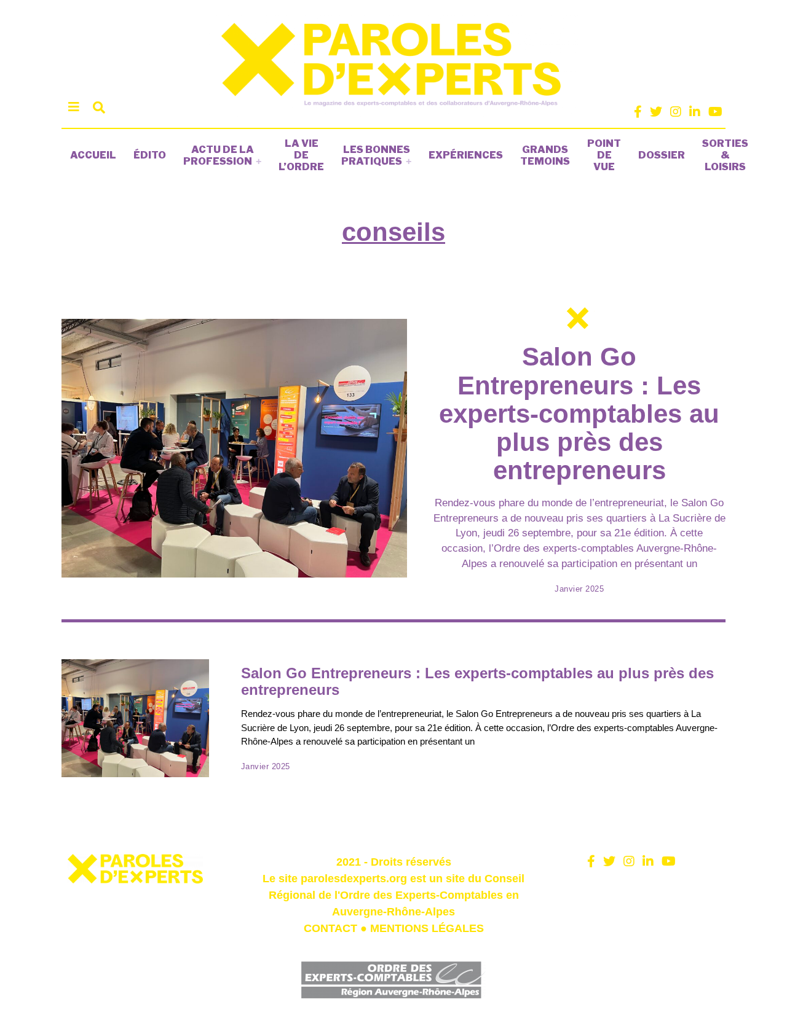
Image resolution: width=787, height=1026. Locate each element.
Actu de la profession (218, 155)
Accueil (93, 155)
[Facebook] (638, 111)
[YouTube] (715, 111)
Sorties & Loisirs (725, 155)
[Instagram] (675, 111)
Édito (149, 155)
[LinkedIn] (694, 111)
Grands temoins (545, 155)
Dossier (661, 155)
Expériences (466, 155)
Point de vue (604, 155)
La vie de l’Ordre (301, 155)
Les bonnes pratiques (375, 155)
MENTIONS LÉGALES (427, 928)
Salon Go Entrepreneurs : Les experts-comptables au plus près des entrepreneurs (579, 413)
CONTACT (330, 928)
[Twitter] (656, 111)
